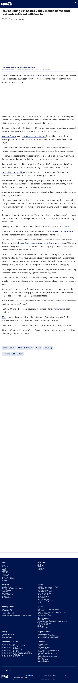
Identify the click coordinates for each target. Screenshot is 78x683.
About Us (41, 641)
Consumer (5, 574)
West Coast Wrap (8, 577)
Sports (40, 584)
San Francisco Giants (44, 592)
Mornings (41, 562)
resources (58, 309)
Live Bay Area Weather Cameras (13, 589)
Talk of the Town (43, 618)
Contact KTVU (42, 649)
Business (5, 573)
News (38, 348)
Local (3, 565)
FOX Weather (6, 598)
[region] (39, 97)
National (5, 566)
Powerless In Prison (9, 614)
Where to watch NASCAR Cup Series (14, 649)
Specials (40, 606)
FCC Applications (43, 661)
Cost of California (8, 612)
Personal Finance (8, 634)
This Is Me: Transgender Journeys (49, 620)
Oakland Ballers (43, 596)
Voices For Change (44, 623)
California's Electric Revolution (48, 609)
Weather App (6, 596)
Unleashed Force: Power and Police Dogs (16, 615)
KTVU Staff (41, 646)
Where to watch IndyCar (10, 650)
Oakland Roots (42, 595)
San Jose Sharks (43, 599)
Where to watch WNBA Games (12, 655)
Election (4, 580)
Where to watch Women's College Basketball (17, 653)
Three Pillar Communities (13, 172)
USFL (39, 602)
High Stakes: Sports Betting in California (51, 612)
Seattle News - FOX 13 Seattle (47, 637)
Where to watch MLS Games (12, 656)
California (67, 226)
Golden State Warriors (45, 590)
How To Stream (42, 644)
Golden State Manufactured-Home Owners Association (42, 243)
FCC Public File (42, 659)
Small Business (7, 637)
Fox (7, 4)
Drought (5, 569)
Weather (5, 584)
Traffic (39, 566)
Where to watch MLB (9, 647)
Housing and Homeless (13, 354)
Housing (48, 348)
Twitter (6, 670)
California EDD (7, 609)
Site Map (40, 658)
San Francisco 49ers (44, 589)
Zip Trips (40, 565)
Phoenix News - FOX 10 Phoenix (48, 636)
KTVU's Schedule (43, 652)
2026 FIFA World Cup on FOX (47, 587)
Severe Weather (7, 595)
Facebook (3, 670)
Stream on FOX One (10, 641)
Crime (4, 568)
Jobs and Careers (43, 647)
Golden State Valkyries (45, 593)
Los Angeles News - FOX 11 (46, 634)
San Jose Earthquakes (45, 601)
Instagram (10, 670)
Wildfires (5, 571)
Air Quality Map (7, 590)
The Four (40, 611)
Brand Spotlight (43, 627)
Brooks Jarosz (6, 18)
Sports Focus (42, 617)
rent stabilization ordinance (34, 136)
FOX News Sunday (8, 579)
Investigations (8, 606)
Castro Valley (42, 75)
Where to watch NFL (9, 644)
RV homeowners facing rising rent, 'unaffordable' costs (18, 67)
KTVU (4, 317)
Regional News (43, 632)
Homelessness (7, 611)
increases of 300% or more (61, 231)
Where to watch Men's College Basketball (16, 652)
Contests (40, 568)
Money (4, 632)
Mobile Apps (41, 655)
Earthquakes (6, 593)
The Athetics (41, 598)
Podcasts (5, 576)
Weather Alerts (7, 587)
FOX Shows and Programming (48, 650)
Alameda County (9, 136)
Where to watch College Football (13, 646)
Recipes (40, 569)
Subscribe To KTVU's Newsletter (48, 656)
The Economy (6, 636)
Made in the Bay (43, 614)
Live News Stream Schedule (47, 653)
